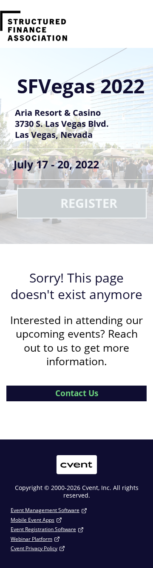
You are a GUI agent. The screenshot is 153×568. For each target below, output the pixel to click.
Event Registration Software (43, 529)
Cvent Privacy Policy (34, 548)
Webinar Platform (31, 539)
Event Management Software (45, 510)
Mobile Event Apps (32, 519)
